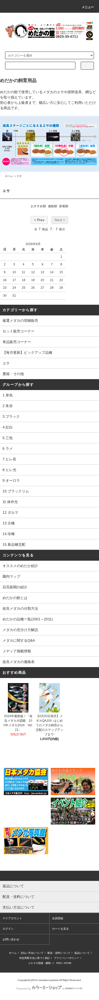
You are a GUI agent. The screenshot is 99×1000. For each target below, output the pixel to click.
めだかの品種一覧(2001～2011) (28, 619)
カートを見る (60, 928)
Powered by (23, 988)
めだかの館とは (15, 598)
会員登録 (57, 918)
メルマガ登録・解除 (39, 963)
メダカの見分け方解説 (20, 630)
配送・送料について (58, 952)
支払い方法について (32, 952)
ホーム (9, 176)
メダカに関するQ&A (19, 640)
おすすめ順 (38, 206)
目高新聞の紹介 (15, 587)
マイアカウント (12, 918)
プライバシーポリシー (66, 958)
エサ (19, 176)
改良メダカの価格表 (19, 662)
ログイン (8, 928)
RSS (59, 963)
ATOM (67, 963)
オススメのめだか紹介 (20, 566)
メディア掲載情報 (17, 651)
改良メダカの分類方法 (20, 608)
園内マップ (11, 576)
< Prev (39, 220)
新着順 (63, 206)
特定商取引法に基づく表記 (34, 958)
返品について (82, 952)
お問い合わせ (11, 939)
